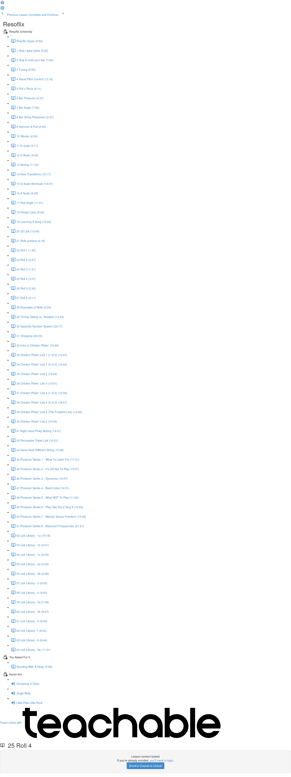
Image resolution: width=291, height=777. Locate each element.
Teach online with (11, 722)
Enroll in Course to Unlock (145, 766)
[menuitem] (2, 9)
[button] (2, 4)
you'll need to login (161, 760)
